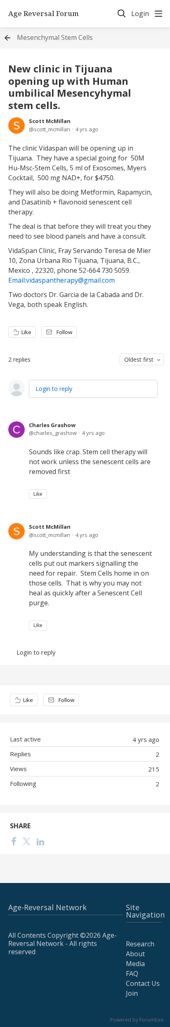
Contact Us (143, 983)
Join (132, 993)
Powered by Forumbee (137, 1020)
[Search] (121, 13)
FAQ (132, 973)
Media (135, 963)
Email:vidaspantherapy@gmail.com (61, 280)
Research (140, 943)
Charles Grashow (52, 425)
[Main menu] (158, 13)
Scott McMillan (50, 121)
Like (26, 332)
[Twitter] (26, 841)
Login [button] (140, 14)
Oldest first (138, 359)
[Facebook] (13, 841)
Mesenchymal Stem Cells (55, 38)
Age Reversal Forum (43, 13)
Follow (64, 332)
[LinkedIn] (40, 841)
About (135, 953)
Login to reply (53, 389)
